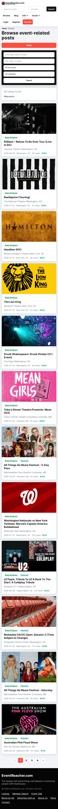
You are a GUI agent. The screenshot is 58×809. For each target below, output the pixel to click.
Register (16, 22)
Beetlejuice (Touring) (17, 197)
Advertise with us (26, 798)
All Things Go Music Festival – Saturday (28, 690)
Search (51, 9)
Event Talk (36, 793)
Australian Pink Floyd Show (21, 742)
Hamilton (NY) (13, 249)
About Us (42, 798)
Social (35, 15)
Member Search (20, 793)
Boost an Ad (8, 798)
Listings (5, 793)
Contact (6, 802)
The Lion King (12, 301)
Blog (16, 15)
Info (24, 15)
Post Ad (27, 22)
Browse (6, 15)
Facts (53, 798)
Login (5, 22)
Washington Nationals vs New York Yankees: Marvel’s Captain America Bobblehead (25, 524)
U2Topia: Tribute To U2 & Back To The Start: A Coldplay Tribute (27, 581)
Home (4, 28)
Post (29, 45)
